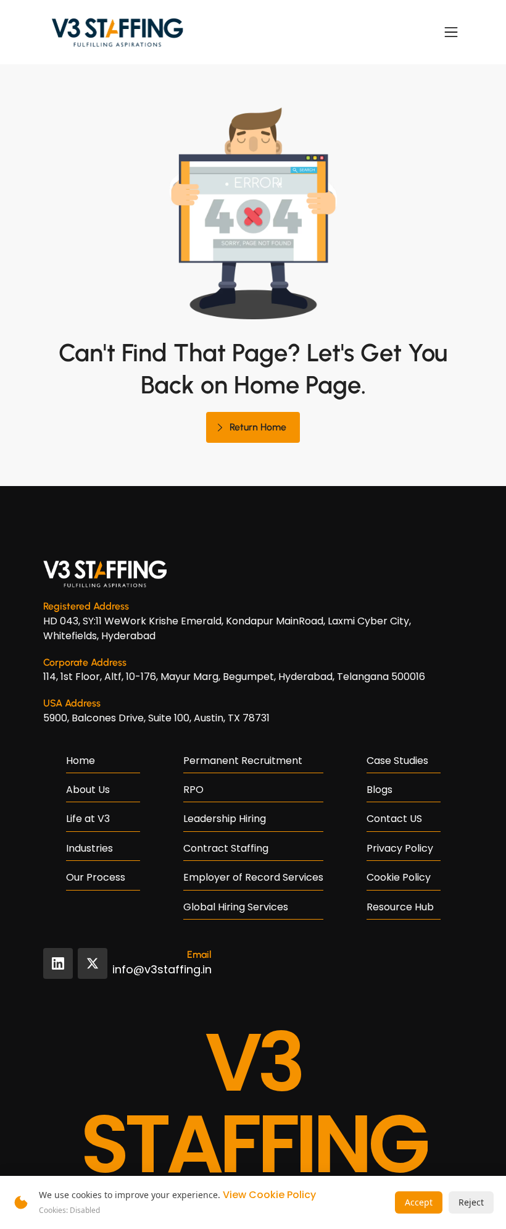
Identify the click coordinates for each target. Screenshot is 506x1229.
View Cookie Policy (269, 1195)
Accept (419, 1202)
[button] (451, 32)
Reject (471, 1202)
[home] (117, 32)
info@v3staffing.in (162, 969)
